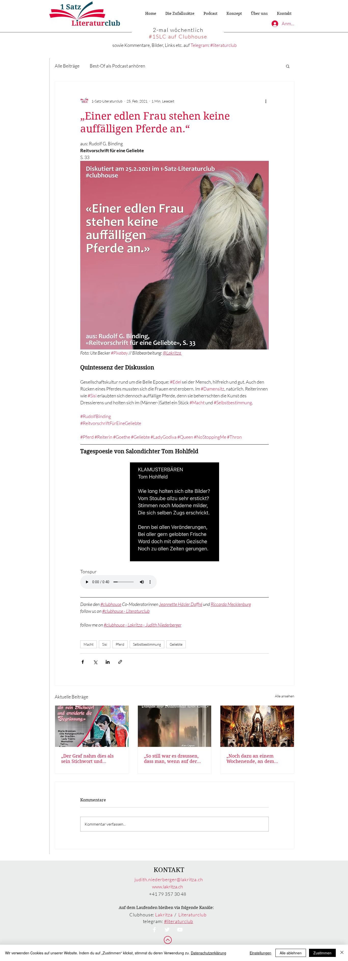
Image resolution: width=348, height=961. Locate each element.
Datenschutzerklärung (208, 952)
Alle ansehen (284, 696)
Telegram (199, 45)
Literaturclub (192, 914)
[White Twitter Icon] (167, 929)
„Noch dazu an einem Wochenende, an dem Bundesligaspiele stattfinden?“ (250, 758)
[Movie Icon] (180, 929)
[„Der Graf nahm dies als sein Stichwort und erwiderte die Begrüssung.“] (92, 726)
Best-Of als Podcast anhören (117, 66)
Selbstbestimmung (147, 644)
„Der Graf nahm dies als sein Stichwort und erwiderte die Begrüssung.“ (91, 758)
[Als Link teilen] (120, 661)
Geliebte (176, 644)
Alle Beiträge (67, 66)
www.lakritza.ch (167, 886)
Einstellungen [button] (260, 952)
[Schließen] (342, 953)
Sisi (104, 644)
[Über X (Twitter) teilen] (95, 661)
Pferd (120, 644)
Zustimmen (322, 952)
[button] (287, 66)
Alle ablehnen (291, 952)
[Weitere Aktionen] (266, 101)
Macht (88, 644)
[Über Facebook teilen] (82, 661)
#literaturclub (223, 45)
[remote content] (174, 582)
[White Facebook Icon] (154, 929)
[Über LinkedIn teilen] (107, 661)
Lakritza (163, 914)
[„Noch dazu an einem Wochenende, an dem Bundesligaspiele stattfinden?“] (257, 726)
